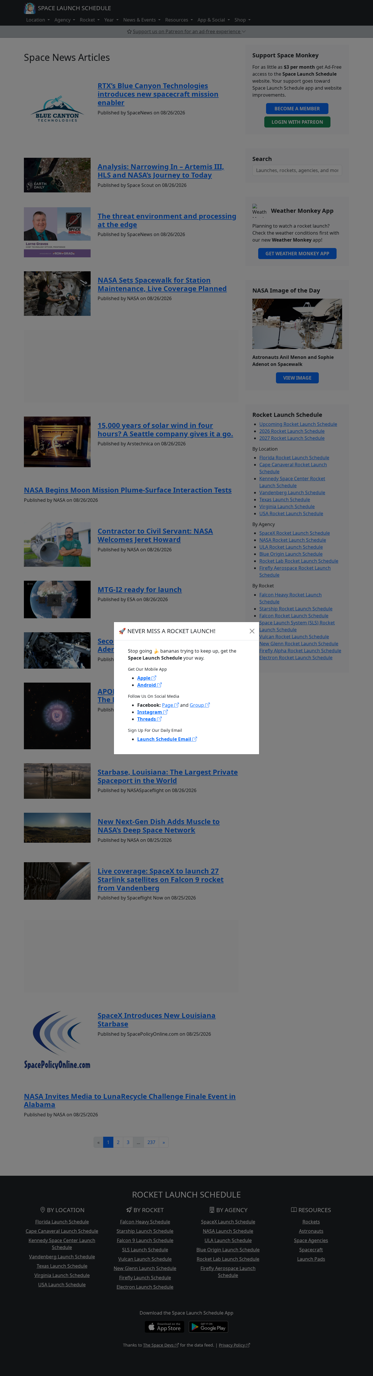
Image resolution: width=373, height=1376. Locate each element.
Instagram (150, 712)
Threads (147, 719)
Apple (144, 678)
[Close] (252, 631)
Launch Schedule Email (164, 739)
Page (168, 705)
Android (147, 685)
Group (197, 705)
